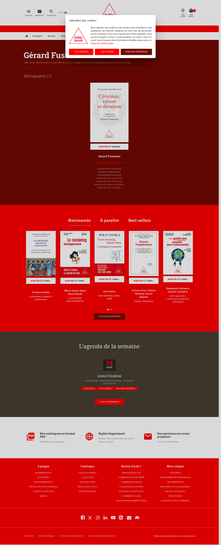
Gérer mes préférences (136, 52)
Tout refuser (107, 52)
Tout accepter (81, 52)
